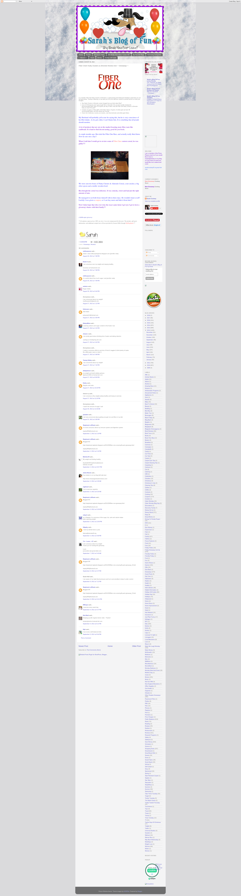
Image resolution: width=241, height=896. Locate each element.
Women (147, 851)
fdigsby (85, 527)
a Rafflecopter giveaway (85, 217)
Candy (147, 451)
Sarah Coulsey (151, 198)
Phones (147, 708)
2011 (148, 363)
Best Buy (147, 411)
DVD (146, 523)
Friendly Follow (149, 554)
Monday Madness (150, 668)
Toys (146, 808)
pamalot (85, 414)
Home (81, 55)
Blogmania (148, 424)
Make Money (149, 650)
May (147, 350)
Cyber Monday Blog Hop (152, 503)
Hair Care (148, 576)
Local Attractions (150, 639)
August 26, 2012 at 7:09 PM (91, 280)
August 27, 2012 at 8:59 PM (91, 377)
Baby (146, 402)
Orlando (147, 693)
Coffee (147, 490)
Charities (147, 478)
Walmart (147, 835)
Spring (147, 773)
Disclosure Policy (99, 55)
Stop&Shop (148, 784)
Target (147, 796)
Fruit (146, 558)
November (149, 335)
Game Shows (149, 562)
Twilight (147, 826)
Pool (146, 712)
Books (147, 435)
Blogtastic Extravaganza (152, 429)
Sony (146, 769)
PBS (146, 703)
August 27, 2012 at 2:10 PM (91, 328)
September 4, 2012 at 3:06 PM (92, 535)
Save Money (148, 742)
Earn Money (148, 527)
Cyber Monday (149, 501)
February (149, 357)
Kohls (146, 628)
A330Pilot (126, 891)
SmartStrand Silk (150, 753)
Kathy (85, 383)
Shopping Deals (149, 748)
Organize (147, 690)
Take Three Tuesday (151, 793)
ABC (146, 374)
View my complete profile (152, 201)
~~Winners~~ (83, 58)
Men (146, 659)
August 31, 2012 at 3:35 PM (91, 419)
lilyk (84, 629)
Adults (147, 379)
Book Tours (148, 433)
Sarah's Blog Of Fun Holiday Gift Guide (153, 89)
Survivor (147, 789)
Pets (146, 705)
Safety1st (148, 739)
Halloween (148, 578)
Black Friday (148, 417)
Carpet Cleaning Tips (151, 463)
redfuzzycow (87, 251)
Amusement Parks (150, 393)
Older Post (136, 646)
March (148, 354)
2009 (148, 368)
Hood (146, 608)
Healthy (147, 585)
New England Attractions (152, 684)
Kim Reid (86, 615)
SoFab (147, 764)
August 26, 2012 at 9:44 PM (91, 291)
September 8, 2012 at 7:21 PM (92, 581)
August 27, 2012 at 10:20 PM (91, 388)
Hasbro (147, 581)
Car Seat (147, 456)
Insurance (148, 614)
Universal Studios (150, 830)
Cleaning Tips (149, 485)
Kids (146, 623)
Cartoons (147, 467)
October (149, 337)
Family (147, 536)
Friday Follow (149, 547)
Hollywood (148, 599)
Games (147, 565)
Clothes (147, 487)
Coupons (147, 496)
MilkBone (147, 661)
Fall (146, 534)
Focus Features (149, 541)
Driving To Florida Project (152, 519)
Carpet (147, 458)
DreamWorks (149, 517)
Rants (146, 721)
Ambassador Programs (152, 390)
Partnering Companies (154, 55)
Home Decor (149, 603)
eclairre (85, 286)
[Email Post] (91, 241)
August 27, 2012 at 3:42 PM (91, 342)
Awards (88, 55)
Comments (150, 255)
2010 (148, 365)
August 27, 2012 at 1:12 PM (91, 303)
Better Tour (148, 413)
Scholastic (148, 744)
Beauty (147, 406)
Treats (147, 813)
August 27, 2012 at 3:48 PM (91, 354)
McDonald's (148, 652)
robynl (85, 515)
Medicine (147, 654)
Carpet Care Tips (150, 460)
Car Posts (148, 453)
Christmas (148, 481)
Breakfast (148, 442)
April (147, 352)
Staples (147, 778)
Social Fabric (149, 760)
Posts (149, 252)
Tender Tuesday (150, 798)
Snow (146, 757)
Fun (146, 560)
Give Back (148, 569)
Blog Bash (148, 420)
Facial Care (148, 529)
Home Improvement (151, 605)
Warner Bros (148, 837)
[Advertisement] (157, 120)
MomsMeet (148, 666)
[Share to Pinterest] (102, 242)
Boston (147, 440)
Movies (147, 677)
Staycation (148, 782)
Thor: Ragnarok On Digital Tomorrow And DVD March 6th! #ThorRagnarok (154, 84)
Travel (92, 58)
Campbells (148, 449)
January (149, 359)
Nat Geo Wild (149, 681)
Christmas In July (150, 483)
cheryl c (85, 334)
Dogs (146, 514)
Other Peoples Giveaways (152, 695)
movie (147, 675)
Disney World (149, 512)
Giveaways (86, 244)
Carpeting (148, 465)
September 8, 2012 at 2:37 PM (92, 571)
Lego (146, 632)
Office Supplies (149, 686)
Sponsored (148, 771)
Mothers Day (149, 672)
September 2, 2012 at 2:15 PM (92, 451)
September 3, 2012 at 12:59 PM (92, 509)
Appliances (148, 395)
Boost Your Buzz (150, 438)
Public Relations (149, 719)
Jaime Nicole (87, 472)
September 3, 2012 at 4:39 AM (92, 481)
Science (147, 746)
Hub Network (149, 612)
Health (147, 583)
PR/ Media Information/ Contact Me (119, 55)
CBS (146, 474)
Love (146, 641)
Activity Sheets (149, 377)
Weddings (148, 842)
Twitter (147, 828)
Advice (147, 381)
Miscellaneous (149, 663)
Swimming (148, 791)
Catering (147, 471)
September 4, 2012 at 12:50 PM (92, 521)
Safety (147, 737)
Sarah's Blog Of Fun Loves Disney (153, 80)
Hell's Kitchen (149, 587)
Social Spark (148, 762)
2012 (148, 330)
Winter (147, 848)
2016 (148, 320)
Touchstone (148, 806)
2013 (148, 327)
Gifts (146, 567)
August (148, 342)
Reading (147, 723)
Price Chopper (149, 717)
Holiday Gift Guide (110, 58)
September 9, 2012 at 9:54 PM (92, 634)
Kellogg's (147, 619)
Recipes (147, 726)
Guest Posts (148, 574)
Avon (146, 397)
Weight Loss (148, 844)
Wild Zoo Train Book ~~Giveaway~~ (152, 92)
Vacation (147, 833)
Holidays (147, 596)
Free (146, 545)
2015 (148, 323)
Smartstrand (148, 751)
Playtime (147, 710)
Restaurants (148, 730)
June (148, 347)
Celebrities (148, 476)
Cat (146, 469)
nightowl (86, 487)
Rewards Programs (150, 735)
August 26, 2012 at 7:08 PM (91, 256)
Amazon (147, 388)
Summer (147, 787)
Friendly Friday (149, 556)
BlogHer (147, 422)
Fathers (147, 538)
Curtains (147, 499)
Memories (148, 657)
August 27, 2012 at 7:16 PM (91, 365)
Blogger (140, 891)
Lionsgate (148, 637)
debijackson (87, 370)
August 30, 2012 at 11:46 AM (91, 409)
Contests (147, 492)
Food (146, 543)
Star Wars (148, 780)
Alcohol (147, 384)
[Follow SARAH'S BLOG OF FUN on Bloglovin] (153, 226)
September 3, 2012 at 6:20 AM (92, 491)
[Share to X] (98, 242)
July (147, 345)
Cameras (147, 444)
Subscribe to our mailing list (151, 270)
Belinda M (86, 457)
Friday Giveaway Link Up (152, 550)
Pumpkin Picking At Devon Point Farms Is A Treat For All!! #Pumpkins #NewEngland (154, 101)
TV (146, 820)
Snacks (147, 755)
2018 (148, 315)
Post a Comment (86, 638)
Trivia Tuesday (149, 818)
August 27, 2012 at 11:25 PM (91, 398)
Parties (147, 701)
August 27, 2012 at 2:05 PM (91, 317)
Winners (147, 846)
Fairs (146, 532)
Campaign (148, 447)
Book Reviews (149, 431)
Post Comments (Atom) (94, 650)
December (149, 332)
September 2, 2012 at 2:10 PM (92, 433)
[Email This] (95, 242)
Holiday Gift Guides (150, 592)
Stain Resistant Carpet (151, 775)
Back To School (149, 404)
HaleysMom (86, 323)
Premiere (147, 715)
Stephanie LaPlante (89, 425)
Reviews (93, 244)
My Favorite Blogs (138, 55)
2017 (148, 318)
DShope (85, 605)
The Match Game (150, 800)
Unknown (86, 309)
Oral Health (148, 688)
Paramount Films (150, 699)
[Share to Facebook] (100, 242)
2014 (148, 325)
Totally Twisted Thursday (152, 802)
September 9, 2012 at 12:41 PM (92, 599)
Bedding (147, 408)
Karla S (85, 261)
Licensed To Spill (150, 635)
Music (146, 679)
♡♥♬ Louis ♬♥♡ (88, 541)
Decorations (148, 505)
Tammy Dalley (87, 360)
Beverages (148, 415)
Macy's (147, 644)
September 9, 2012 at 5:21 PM (92, 623)
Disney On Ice (149, 510)
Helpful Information (150, 590)
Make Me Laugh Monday (152, 646)
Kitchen (147, 626)
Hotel (146, 610)
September (149, 340)
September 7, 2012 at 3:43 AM (92, 553)
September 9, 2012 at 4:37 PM (92, 609)
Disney (99, 58)
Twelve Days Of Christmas (153, 822)
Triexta (147, 815)
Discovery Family (150, 508)
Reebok (147, 728)
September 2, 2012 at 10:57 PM (92, 467)
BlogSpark (148, 426)
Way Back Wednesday (151, 839)
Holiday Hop (148, 594)
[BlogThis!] (96, 242)
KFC (146, 621)
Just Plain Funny (150, 617)
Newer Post (83, 646)
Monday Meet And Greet (152, 670)
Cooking (147, 494)
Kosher (147, 630)
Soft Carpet (148, 766)
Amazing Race (149, 386)
